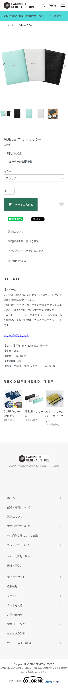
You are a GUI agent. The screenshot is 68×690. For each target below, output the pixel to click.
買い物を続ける (17, 261)
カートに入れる (24, 204)
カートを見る (14, 605)
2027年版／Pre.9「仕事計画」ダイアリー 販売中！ (34, 15)
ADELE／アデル (25, 25)
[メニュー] (62, 5)
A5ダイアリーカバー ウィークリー (54, 416)
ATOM (18, 565)
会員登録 (12, 586)
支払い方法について (18, 526)
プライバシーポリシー (20, 545)
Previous (4, 65)
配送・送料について (18, 507)
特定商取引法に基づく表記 (23, 241)
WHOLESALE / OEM (19, 643)
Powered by (15, 680)
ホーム (11, 25)
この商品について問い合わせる (26, 251)
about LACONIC (16, 633)
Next (64, 65)
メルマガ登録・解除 (18, 556)
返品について (15, 231)
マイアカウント (16, 577)
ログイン (12, 595)
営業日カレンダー (17, 624)
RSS (9, 565)
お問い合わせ (14, 614)
